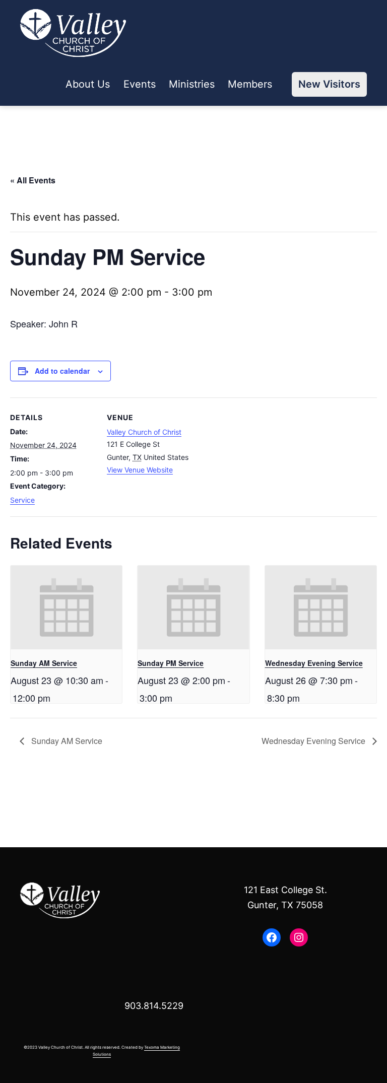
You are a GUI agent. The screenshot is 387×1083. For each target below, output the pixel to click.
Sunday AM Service (44, 663)
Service (22, 500)
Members (250, 84)
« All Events (32, 180)
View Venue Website (140, 469)
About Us (88, 84)
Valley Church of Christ (144, 432)
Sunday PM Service (171, 663)
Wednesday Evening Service (314, 663)
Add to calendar (62, 371)
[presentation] (66, 607)
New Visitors (329, 84)
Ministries (192, 84)
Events (139, 84)
